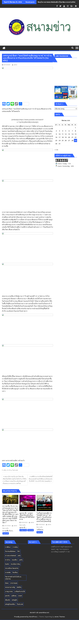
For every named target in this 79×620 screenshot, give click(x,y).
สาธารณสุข (13, 583)
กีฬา (18, 551)
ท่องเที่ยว (14, 560)
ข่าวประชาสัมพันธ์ (10, 556)
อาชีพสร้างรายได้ (20, 591)
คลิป (5, 470)
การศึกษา (8, 547)
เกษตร (20, 596)
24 (59, 140)
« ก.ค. (56, 150)
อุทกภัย (7, 596)
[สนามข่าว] (4, 47)
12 (66, 134)
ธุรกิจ (21, 560)
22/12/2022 (7, 526)
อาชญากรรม (23, 530)
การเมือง (15, 547)
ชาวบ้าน (9, 470)
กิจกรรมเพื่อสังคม (10, 551)
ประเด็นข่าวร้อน (15, 564)
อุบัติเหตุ (14, 596)
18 (63, 137)
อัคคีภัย (19, 587)
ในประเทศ (15, 470)
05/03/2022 (24, 522)
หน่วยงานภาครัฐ (10, 587)
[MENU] (76, 47)
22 (75, 137)
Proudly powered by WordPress (25, 617)
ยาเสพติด (7, 572)
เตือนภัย (7, 600)
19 (66, 137)
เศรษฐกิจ (14, 600)
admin (15, 65)
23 (56, 140)
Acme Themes (60, 617)
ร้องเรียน (15, 572)
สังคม (6, 583)
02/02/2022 (41, 524)
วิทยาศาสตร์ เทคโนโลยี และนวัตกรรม (13, 578)
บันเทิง (7, 564)
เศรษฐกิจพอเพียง (10, 604)
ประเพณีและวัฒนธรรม (11, 568)
